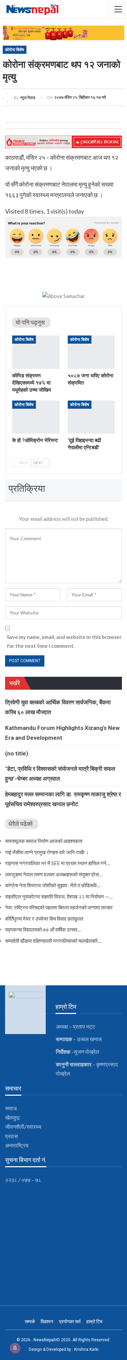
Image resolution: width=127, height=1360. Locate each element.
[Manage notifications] (14, 1348)
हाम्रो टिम (94, 1321)
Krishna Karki (86, 1349)
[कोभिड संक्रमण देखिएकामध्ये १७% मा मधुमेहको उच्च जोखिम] (36, 352)
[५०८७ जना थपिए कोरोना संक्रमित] (91, 352)
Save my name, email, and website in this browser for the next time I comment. (64, 641)
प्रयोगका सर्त (70, 1321)
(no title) (16, 753)
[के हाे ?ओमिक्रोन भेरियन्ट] (36, 417)
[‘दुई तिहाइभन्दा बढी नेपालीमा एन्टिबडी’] (91, 417)
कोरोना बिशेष (14, 49)
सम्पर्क (30, 1321)
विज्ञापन (47, 1321)
